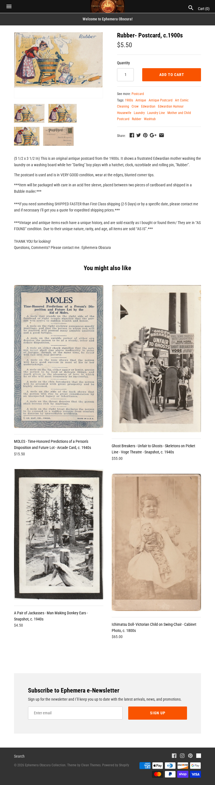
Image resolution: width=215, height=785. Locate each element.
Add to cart (171, 74)
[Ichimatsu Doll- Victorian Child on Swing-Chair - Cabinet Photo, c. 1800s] (156, 542)
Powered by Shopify (115, 765)
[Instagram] (182, 756)
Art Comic (182, 100)
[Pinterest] (190, 756)
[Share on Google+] (153, 135)
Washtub (150, 119)
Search (19, 756)
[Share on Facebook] (132, 135)
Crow (135, 106)
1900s (129, 100)
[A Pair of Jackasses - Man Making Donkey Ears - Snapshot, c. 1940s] (58, 534)
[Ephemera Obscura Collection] (107, 6)
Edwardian (148, 106)
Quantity (123, 63)
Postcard (138, 94)
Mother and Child (179, 113)
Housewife (124, 113)
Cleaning (123, 106)
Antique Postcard (160, 100)
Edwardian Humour (171, 106)
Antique (140, 100)
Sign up (157, 713)
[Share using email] (161, 135)
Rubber (136, 119)
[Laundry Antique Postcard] (58, 59)
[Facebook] (174, 756)
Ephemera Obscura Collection (45, 765)
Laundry (139, 113)
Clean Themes (91, 765)
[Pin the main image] (145, 135)
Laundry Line (156, 113)
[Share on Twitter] (138, 135)
